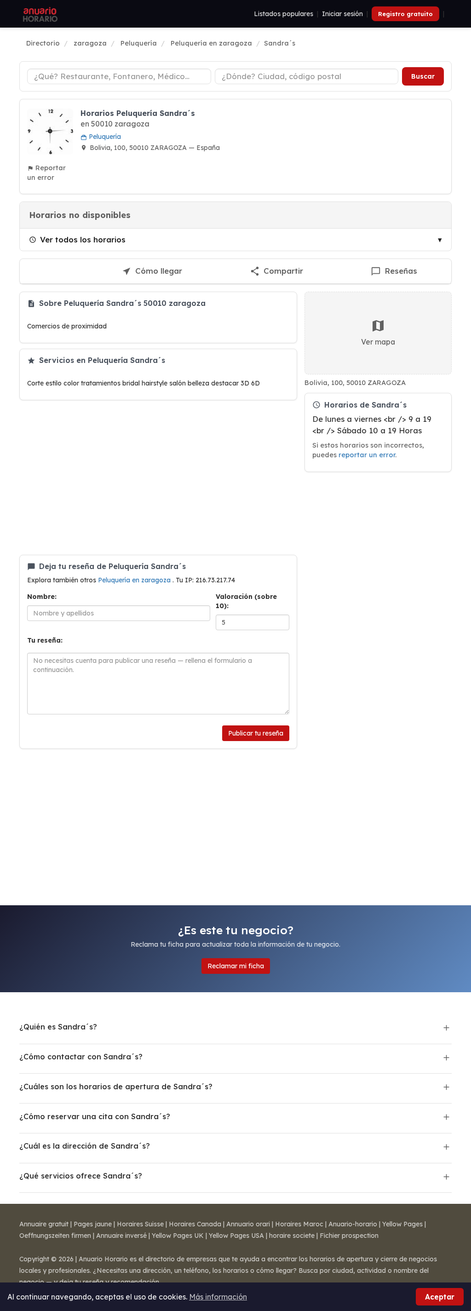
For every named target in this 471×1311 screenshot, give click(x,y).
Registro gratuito (405, 13)
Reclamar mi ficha (235, 966)
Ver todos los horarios (83, 239)
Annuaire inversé (121, 1235)
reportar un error (367, 454)
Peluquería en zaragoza (135, 580)
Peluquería (104, 136)
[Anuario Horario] (39, 14)
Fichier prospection (349, 1235)
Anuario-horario (352, 1224)
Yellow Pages (402, 1224)
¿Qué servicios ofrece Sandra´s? (80, 1175)
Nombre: (42, 596)
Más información (218, 1296)
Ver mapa (378, 341)
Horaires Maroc (299, 1224)
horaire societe (292, 1235)
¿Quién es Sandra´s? (58, 1026)
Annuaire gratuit (44, 1224)
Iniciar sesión (342, 14)
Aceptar (439, 1296)
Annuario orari (248, 1224)
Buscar (423, 76)
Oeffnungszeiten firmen (55, 1235)
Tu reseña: (45, 640)
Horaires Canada (195, 1224)
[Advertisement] (158, 477)
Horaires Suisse (140, 1224)
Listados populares (283, 14)
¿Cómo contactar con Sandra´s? (81, 1056)
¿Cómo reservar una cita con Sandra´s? (94, 1116)
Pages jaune (93, 1224)
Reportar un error (46, 172)
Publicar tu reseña (255, 733)
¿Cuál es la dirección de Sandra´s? (84, 1145)
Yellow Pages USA (236, 1235)
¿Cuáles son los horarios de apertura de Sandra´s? (116, 1086)
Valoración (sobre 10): (246, 601)
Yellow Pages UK (178, 1235)
